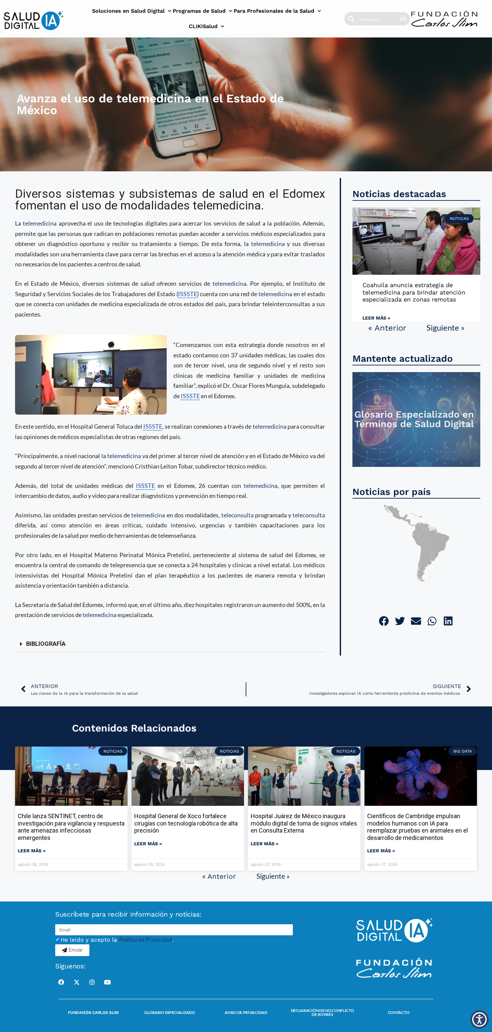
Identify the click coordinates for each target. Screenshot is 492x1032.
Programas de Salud (199, 11)
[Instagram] (92, 982)
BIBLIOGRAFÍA (46, 643)
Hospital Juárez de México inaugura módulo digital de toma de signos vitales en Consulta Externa (304, 823)
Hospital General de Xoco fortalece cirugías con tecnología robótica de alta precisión (186, 823)
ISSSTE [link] (187, 293)
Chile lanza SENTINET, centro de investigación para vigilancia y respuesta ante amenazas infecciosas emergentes (71, 826)
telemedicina (40, 223)
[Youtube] (107, 982)
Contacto (399, 1012)
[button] (170, 644)
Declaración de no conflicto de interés (322, 1012)
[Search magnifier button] (351, 18)
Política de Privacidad (145, 939)
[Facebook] (61, 982)
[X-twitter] (77, 982)
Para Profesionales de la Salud (274, 11)
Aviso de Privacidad (246, 1012)
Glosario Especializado (169, 1012)
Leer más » (376, 318)
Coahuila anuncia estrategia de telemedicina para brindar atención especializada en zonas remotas (413, 292)
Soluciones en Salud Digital (128, 11)
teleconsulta (237, 515)
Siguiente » (445, 327)
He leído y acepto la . (117, 939)
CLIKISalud (203, 26)
